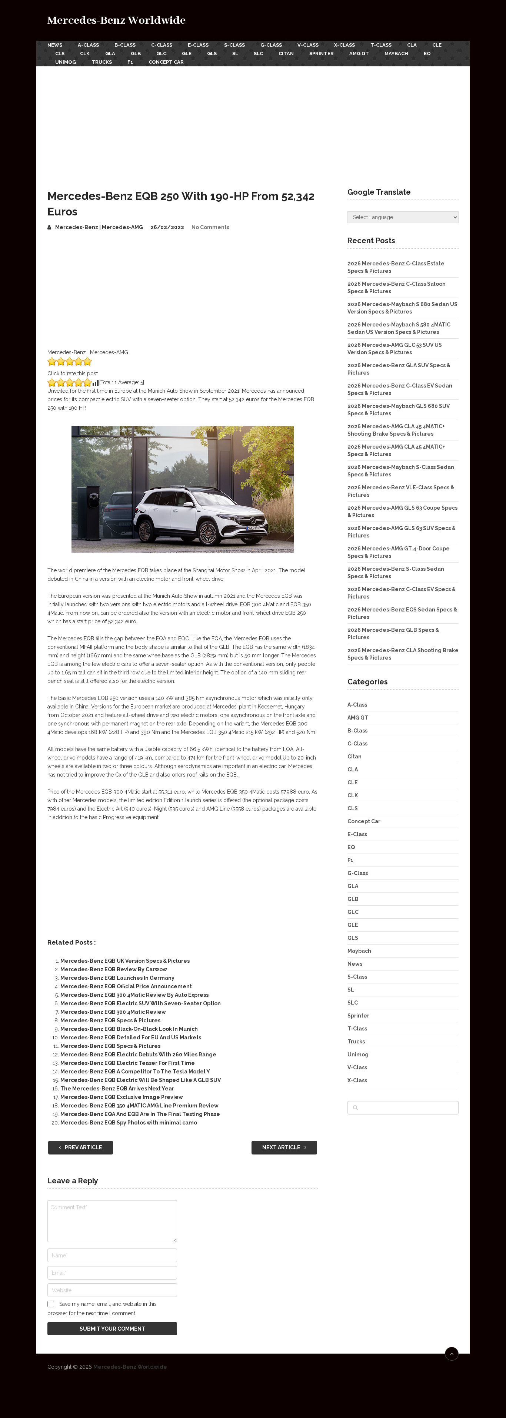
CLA (412, 45)
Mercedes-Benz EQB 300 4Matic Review (113, 1012)
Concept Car (166, 62)
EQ (427, 53)
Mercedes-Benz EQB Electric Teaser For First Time (127, 1063)
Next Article (282, 1147)
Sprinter (321, 53)
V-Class (308, 45)
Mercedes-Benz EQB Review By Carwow (113, 969)
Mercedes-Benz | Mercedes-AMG (99, 227)
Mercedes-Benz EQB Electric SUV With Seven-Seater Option (140, 1003)
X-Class (344, 45)
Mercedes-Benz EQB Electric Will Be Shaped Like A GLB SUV (140, 1080)
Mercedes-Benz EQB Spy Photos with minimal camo (128, 1123)
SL (235, 53)
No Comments (210, 227)
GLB (136, 53)
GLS (212, 53)
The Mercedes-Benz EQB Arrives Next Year (117, 1089)
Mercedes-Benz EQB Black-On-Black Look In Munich (129, 1029)
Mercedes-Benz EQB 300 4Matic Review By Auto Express (134, 995)
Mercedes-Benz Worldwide (116, 20)
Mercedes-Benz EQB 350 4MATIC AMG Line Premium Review (139, 1106)
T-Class (381, 45)
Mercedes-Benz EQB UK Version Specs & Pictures (125, 961)
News (54, 45)
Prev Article (83, 1147)
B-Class (125, 45)
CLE (437, 45)
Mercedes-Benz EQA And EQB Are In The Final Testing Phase (140, 1114)
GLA (110, 53)
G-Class (271, 45)
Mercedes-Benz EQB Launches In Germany (117, 978)
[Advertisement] (253, 122)
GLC (161, 53)
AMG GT (359, 53)
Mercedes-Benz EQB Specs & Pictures (110, 1020)
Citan (286, 53)
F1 (130, 62)
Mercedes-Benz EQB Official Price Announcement (126, 986)
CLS (59, 53)
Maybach (396, 53)
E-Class (198, 45)
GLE (187, 53)
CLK (85, 53)
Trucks (101, 62)
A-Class (88, 45)
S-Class (234, 45)
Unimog (65, 62)
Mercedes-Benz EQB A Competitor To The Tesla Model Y (135, 1072)
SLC (258, 53)
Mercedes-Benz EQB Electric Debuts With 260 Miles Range (138, 1054)
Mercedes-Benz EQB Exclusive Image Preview (121, 1097)
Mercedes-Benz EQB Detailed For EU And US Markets (130, 1037)
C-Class (161, 45)
